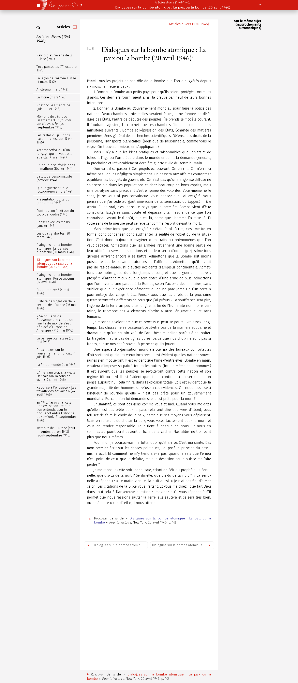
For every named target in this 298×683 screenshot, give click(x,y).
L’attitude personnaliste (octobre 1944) (54, 178)
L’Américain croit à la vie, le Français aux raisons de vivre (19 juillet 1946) (55, 376)
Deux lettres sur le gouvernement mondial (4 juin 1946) (55, 353)
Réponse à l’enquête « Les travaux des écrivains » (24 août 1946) (56, 391)
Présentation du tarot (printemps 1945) (52, 201)
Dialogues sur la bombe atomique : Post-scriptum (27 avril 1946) (183, 545)
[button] (38, 6)
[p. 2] (188, 251)
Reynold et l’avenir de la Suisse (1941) (54, 57)
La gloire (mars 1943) (51, 97)
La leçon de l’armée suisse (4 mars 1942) (56, 80)
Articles (63, 27)
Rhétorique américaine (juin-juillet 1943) (53, 107)
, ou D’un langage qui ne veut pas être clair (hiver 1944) (54, 153)
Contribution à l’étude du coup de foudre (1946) (55, 212)
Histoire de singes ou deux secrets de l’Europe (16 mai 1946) (56, 304)
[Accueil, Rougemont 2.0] (62, 5)
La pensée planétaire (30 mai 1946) (54, 340)
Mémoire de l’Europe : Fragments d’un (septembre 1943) (53, 122)
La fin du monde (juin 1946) (56, 365)
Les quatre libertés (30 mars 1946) (53, 235)
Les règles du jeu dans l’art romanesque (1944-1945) (54, 138)
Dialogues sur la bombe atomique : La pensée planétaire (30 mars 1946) (121, 545)
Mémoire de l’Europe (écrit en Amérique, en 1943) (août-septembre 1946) (55, 431)
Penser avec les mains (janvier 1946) (53, 224)
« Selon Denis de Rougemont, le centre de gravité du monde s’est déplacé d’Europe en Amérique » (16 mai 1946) (54, 323)
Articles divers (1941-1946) (172, 2)
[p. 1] (90, 48)
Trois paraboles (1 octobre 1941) (56, 68)
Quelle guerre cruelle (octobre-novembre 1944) (55, 189)
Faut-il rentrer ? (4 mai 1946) (52, 291)
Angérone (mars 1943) (52, 90)
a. (90, 518)
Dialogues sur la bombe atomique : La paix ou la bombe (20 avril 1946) (172, 7)
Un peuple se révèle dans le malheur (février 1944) (55, 167)
